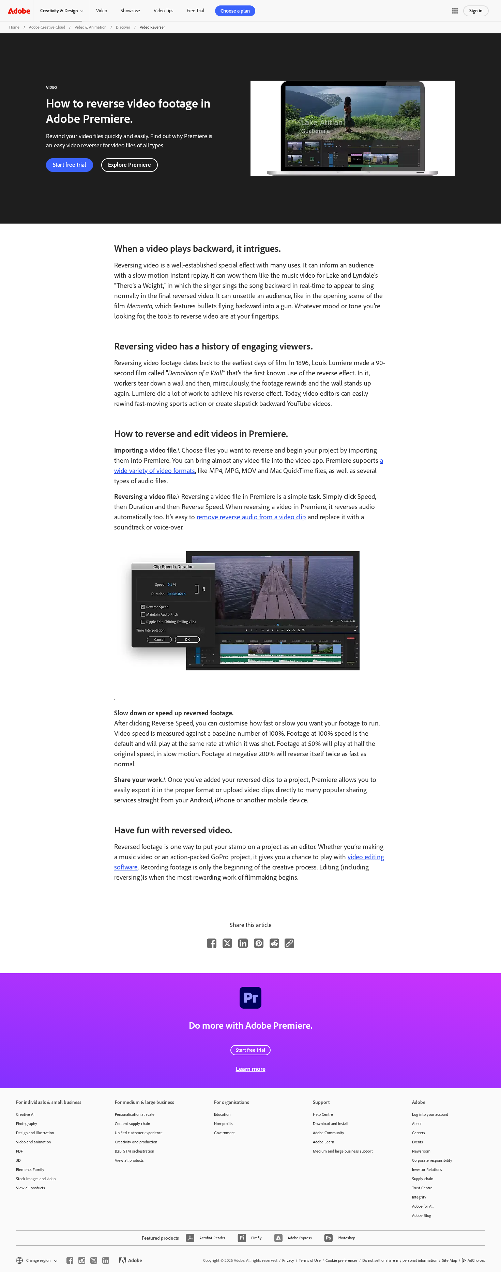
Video (101, 11)
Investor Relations (427, 1169)
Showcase (130, 11)
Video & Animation (90, 27)
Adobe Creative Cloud (47, 27)
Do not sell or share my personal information (399, 1260)
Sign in (476, 11)
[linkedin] (105, 1260)
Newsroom (421, 1151)
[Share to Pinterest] (258, 943)
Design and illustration (35, 1132)
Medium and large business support (343, 1151)
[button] (455, 10)
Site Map (449, 1260)
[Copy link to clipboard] (289, 943)
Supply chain (422, 1178)
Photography (26, 1123)
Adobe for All (423, 1206)
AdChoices (476, 1260)
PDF (19, 1151)
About (417, 1123)
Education (222, 1114)
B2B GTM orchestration (134, 1151)
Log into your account (430, 1114)
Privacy (288, 1260)
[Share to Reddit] (274, 943)
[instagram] (81, 1260)
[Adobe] (19, 10)
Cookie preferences (341, 1260)
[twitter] (93, 1260)
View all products (30, 1188)
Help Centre (323, 1114)
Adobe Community (328, 1132)
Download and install (330, 1123)
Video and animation (33, 1142)
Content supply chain (132, 1123)
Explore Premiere (129, 164)
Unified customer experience (139, 1132)
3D (18, 1160)
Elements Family (30, 1169)
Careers (418, 1132)
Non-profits (223, 1123)
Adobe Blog (421, 1215)
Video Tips (163, 11)
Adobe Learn (323, 1142)
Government (224, 1132)
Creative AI (25, 1114)
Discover (123, 27)
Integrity (419, 1197)
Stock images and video (36, 1178)
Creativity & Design (59, 11)
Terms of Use (310, 1260)
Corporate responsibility (432, 1160)
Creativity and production (136, 1142)
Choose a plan (235, 11)
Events (417, 1142)
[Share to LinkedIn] (243, 943)
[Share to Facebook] (211, 943)
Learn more (250, 1069)
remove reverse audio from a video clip (251, 517)
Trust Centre (422, 1188)
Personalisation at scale (134, 1114)
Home (14, 27)
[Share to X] (227, 943)
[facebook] (69, 1260)
